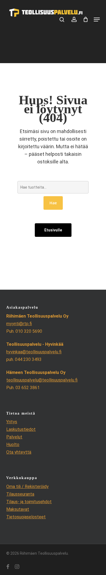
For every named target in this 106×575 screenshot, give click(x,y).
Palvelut (14, 437)
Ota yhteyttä (18, 452)
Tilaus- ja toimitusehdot (29, 501)
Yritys (11, 421)
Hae (53, 202)
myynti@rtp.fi (19, 323)
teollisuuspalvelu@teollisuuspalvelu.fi (41, 380)
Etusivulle (53, 230)
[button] (97, 19)
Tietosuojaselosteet (26, 516)
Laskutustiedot (21, 429)
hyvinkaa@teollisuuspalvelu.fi (33, 351)
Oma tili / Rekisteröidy (27, 486)
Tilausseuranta (20, 494)
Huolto (12, 444)
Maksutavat (17, 509)
